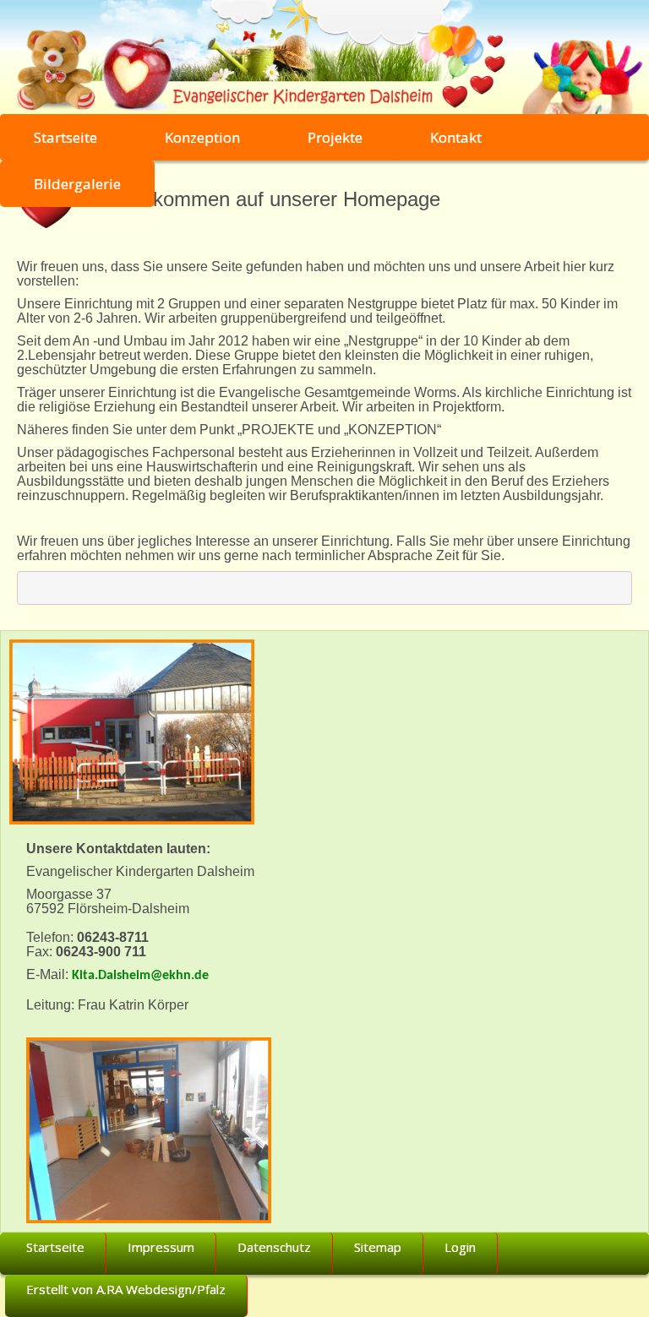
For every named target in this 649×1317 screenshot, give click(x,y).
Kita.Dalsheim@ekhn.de (140, 975)
